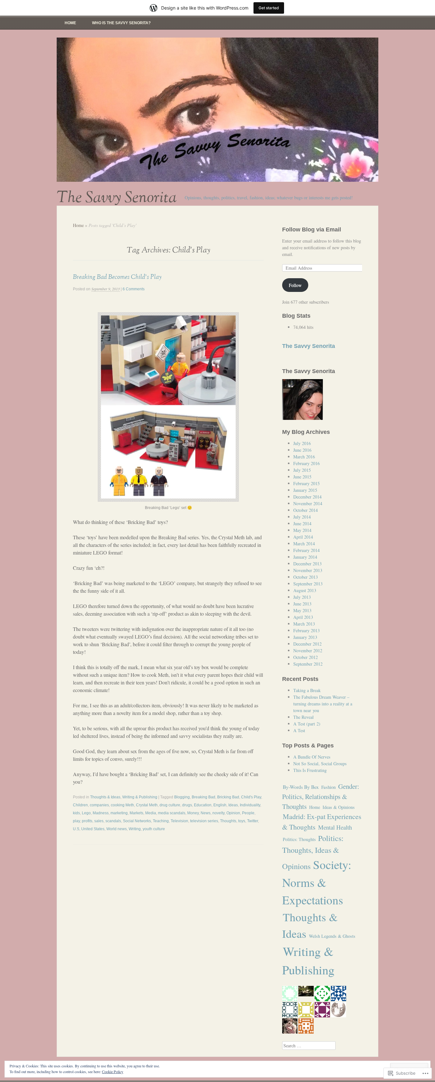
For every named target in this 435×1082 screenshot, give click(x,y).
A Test (299, 730)
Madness (101, 813)
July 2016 (302, 443)
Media (150, 813)
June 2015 (302, 477)
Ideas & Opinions (339, 807)
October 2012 (305, 657)
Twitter (252, 821)
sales (98, 821)
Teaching (161, 821)
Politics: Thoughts (299, 839)
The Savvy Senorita (117, 198)
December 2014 (307, 497)
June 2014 (302, 523)
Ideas (233, 805)
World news (116, 829)
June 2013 (302, 604)
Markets (136, 813)
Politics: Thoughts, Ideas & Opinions (313, 852)
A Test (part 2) (306, 724)
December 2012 (307, 644)
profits (87, 821)
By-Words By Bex (301, 786)
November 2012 (307, 650)
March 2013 (304, 624)
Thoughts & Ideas (105, 797)
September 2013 (308, 584)
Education (202, 805)
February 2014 (306, 550)
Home (70, 23)
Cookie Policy (112, 1071)
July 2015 (302, 470)
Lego (86, 813)
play (76, 821)
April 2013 (303, 617)
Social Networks (137, 821)
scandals (113, 821)
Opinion (233, 813)
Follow (295, 285)
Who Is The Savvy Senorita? (121, 23)
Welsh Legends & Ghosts (332, 936)
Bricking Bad (228, 797)
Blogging (182, 797)
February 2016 (306, 463)
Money (193, 813)
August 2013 (304, 590)
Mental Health (335, 827)
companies (99, 805)
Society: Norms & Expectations (316, 882)
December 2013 (307, 564)
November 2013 (307, 570)
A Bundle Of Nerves (311, 757)
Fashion (328, 787)
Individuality (250, 805)
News (205, 813)
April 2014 (303, 537)
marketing (119, 813)
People (248, 813)
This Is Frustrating (310, 770)
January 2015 (305, 490)
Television (179, 821)
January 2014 (305, 557)
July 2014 (302, 517)
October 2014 (305, 510)
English (219, 805)
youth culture (154, 829)
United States (92, 829)
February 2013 (306, 630)
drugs (187, 805)
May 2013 (302, 610)
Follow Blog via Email (311, 229)
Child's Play (251, 797)
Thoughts (228, 821)
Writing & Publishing (139, 797)
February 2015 (306, 483)
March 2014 (304, 544)
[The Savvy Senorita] (217, 110)
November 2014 (307, 503)
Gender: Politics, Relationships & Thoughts (320, 796)
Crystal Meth (147, 805)
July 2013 (302, 597)
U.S (76, 829)
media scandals (171, 813)
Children (80, 805)
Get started (269, 7)
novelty (218, 813)
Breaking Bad (203, 797)
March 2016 (304, 457)
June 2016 (302, 450)
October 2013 (305, 577)
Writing (135, 829)
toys (241, 821)
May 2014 (302, 530)
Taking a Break (307, 690)
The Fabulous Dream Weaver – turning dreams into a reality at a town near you (322, 703)
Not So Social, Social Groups (319, 763)
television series (204, 821)
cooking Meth (122, 805)
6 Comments (134, 289)
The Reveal (303, 717)
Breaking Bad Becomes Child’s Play (117, 277)
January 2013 (305, 637)
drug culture (170, 805)
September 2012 (308, 664)
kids (76, 813)
